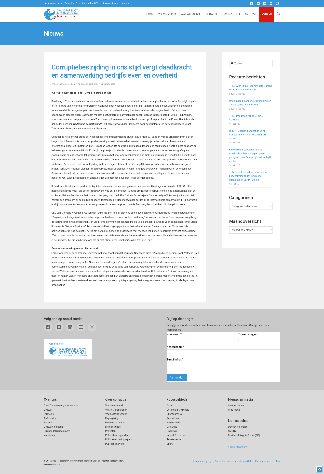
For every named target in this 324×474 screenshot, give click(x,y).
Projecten (110, 431)
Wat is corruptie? (114, 405)
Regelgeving (111, 418)
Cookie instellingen (238, 446)
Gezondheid (173, 418)
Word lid (232, 431)
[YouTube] (271, 3)
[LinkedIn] (264, 3)
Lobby (124, 3)
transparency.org (52, 3)
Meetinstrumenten (115, 422)
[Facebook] (251, 3)
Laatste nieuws (236, 405)
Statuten (48, 422)
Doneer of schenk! (237, 426)
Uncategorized (108, 83)
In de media (234, 409)
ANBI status (50, 418)
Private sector (174, 439)
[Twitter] (258, 3)
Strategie (49, 414)
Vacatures (49, 435)
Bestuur (48, 409)
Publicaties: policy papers (118, 439)
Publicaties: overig (115, 443)
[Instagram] (277, 3)
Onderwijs (172, 431)
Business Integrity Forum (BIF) (244, 435)
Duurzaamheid (175, 414)
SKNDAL (57, 464)
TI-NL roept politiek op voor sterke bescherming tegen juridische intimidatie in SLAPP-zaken (248, 176)
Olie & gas (172, 426)
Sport (170, 443)
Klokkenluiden (109, 3)
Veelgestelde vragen (116, 414)
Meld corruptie (113, 426)
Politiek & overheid (176, 435)
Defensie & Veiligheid (178, 409)
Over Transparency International (61, 405)
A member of (56, 343)
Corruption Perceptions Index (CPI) (81, 3)
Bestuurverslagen (53, 426)
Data (169, 405)
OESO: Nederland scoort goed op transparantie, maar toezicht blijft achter (247, 134)
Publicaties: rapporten (117, 435)
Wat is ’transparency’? (117, 409)
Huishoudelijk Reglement (57, 431)
